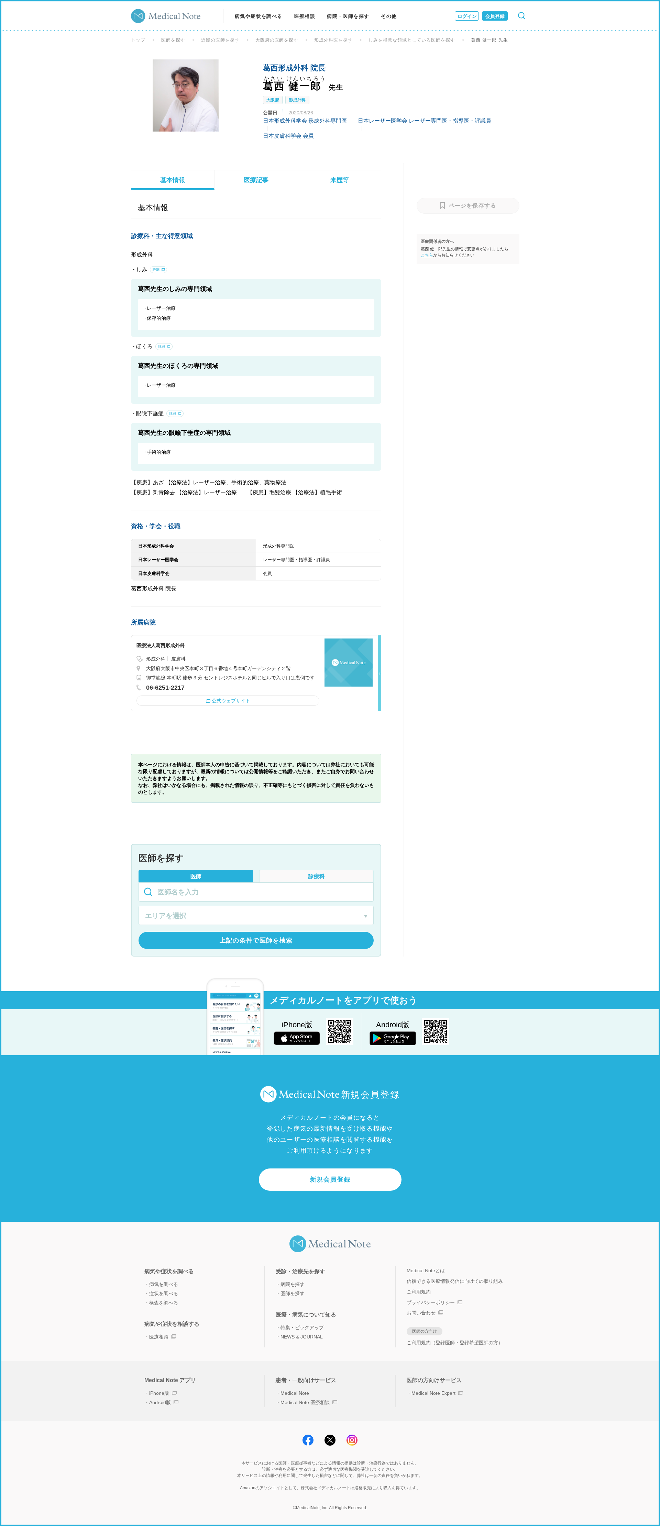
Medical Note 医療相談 (305, 1402)
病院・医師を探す (348, 16)
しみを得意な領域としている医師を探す (411, 40)
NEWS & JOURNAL (301, 1337)
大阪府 (272, 100)
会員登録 (495, 16)
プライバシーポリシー (431, 1302)
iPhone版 (159, 1393)
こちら (427, 255)
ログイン (467, 16)
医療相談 (305, 16)
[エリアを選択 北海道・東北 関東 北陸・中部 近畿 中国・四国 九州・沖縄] (256, 916)
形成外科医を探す (333, 40)
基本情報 (172, 180)
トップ (138, 40)
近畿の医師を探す (220, 40)
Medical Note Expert (433, 1393)
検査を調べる (163, 1302)
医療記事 (256, 180)
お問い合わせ (421, 1312)
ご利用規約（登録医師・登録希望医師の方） (455, 1342)
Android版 (160, 1402)
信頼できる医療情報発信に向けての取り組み (455, 1281)
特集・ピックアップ (302, 1327)
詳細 (156, 269)
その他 (389, 16)
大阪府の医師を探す (277, 40)
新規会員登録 (330, 1179)
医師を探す (173, 40)
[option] (186, 95)
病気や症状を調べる (259, 16)
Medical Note (294, 1393)
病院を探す (292, 1284)
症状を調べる (163, 1293)
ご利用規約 (419, 1292)
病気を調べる (163, 1284)
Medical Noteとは (426, 1270)
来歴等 (339, 180)
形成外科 (297, 100)
